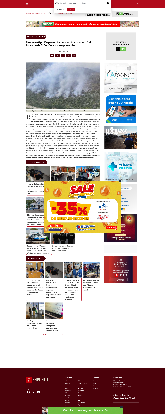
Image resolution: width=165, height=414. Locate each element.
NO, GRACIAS (60, 9)
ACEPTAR (71, 9)
